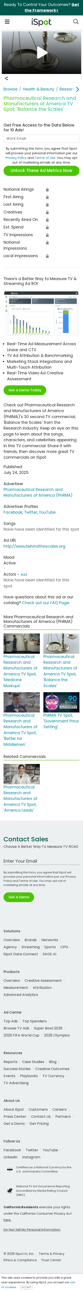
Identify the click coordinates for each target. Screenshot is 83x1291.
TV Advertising (16, 1083)
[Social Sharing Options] (6, 78)
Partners (63, 1116)
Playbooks (29, 1075)
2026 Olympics (57, 1035)
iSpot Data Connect (21, 954)
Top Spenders (34, 1021)
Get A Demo (18, 897)
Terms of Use (45, 158)
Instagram (31, 1157)
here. (7, 1220)
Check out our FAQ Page (45, 602)
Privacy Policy (16, 158)
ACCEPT (26, 1287)
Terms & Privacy (51, 1253)
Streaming (30, 947)
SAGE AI (49, 954)
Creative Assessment (43, 980)
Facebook (13, 512)
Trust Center (51, 1260)
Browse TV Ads (16, 1028)
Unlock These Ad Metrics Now (41, 170)
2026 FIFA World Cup (21, 1035)
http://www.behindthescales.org (34, 546)
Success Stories (17, 1068)
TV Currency (53, 1075)
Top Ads (11, 1021)
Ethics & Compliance (20, 1260)
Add (24, 574)
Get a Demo (14, 1123)
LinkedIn (10, 1157)
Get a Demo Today (24, 390)
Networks (49, 939)
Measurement (16, 987)
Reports (10, 1061)
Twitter (30, 512)
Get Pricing (39, 1123)
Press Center (15, 1116)
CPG (64, 947)
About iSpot (14, 1109)
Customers (38, 1109)
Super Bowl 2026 (48, 1028)
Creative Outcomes (52, 1068)
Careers (59, 1109)
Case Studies (33, 1061)
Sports (50, 947)
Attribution (42, 987)
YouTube (47, 512)
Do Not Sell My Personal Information (32, 1229)
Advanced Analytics (21, 994)
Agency (10, 947)
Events (9, 1075)
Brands (31, 939)
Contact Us (41, 1116)
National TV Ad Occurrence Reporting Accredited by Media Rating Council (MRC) (43, 1190)
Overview (12, 939)
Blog (52, 1061)
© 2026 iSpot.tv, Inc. (19, 1253)
